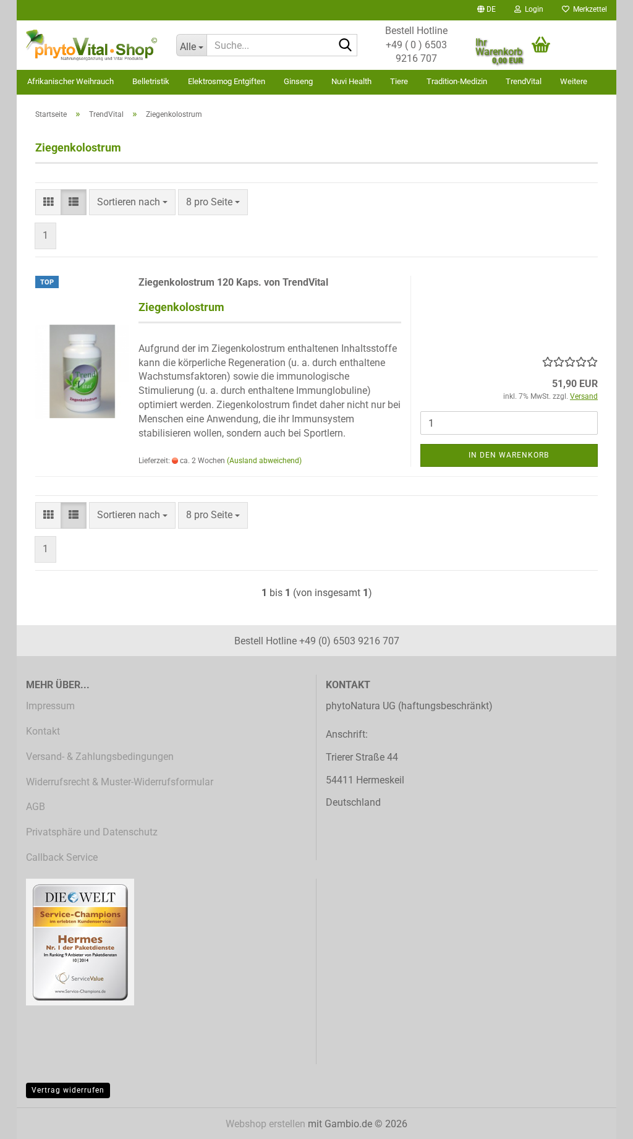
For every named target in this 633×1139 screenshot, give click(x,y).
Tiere (399, 81)
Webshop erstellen (265, 1124)
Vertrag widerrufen (68, 1090)
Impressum (50, 706)
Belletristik (150, 81)
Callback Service (62, 857)
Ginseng (298, 81)
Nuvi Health (351, 81)
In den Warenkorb (509, 455)
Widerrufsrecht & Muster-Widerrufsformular (119, 782)
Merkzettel (588, 9)
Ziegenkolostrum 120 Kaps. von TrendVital (233, 282)
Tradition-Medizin (457, 81)
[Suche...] (345, 46)
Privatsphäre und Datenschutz (92, 832)
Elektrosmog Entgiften (226, 81)
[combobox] (132, 202)
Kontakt (43, 731)
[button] (486, 10)
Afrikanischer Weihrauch (70, 81)
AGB (35, 807)
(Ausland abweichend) (264, 460)
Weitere (573, 81)
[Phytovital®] (92, 45)
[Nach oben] (599, 1120)
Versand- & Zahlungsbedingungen (100, 756)
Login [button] (532, 9)
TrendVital (524, 81)
